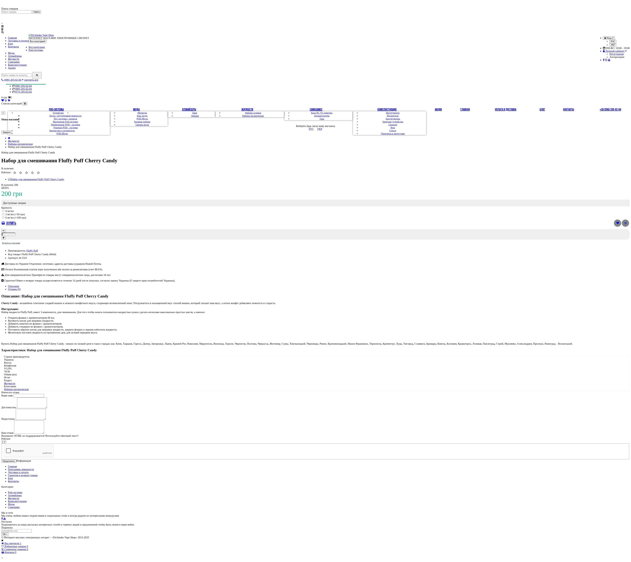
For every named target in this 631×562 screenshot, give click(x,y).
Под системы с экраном (65, 119)
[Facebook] (603, 60)
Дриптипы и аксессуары (393, 133)
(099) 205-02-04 (23, 88)
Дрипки (195, 116)
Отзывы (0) (14, 289)
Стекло (392, 130)
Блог (10, 43)
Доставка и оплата (18, 40)
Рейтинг (6, 438)
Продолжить (9, 461)
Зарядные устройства (392, 122)
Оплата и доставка (505, 109)
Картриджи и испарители (62, 130)
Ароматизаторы (321, 116)
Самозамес (14, 62)
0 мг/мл (9, 211)
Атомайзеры (15, 56)
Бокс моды (142, 116)
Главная (12, 37)
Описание (13, 286)
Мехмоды (142, 113)
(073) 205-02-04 (23, 91)
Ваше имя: (7, 395)
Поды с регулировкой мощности (65, 116)
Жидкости (13, 59)
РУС (613, 41)
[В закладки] (617, 223)
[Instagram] (606, 60)
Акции (12, 67)
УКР (613, 45)
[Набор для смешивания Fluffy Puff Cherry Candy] (36, 179)
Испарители (393, 116)
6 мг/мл (9, 217)
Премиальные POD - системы (65, 124)
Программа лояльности (21, 469)
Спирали (392, 124)
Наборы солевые (253, 113)
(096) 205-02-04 (23, 86)
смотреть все (31, 79)
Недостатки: (8, 418)
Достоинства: (8, 407)
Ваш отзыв (7, 432)
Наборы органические (253, 116)
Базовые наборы (142, 122)
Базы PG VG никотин (321, 113)
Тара (321, 119)
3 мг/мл (9, 214)
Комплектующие (17, 64)
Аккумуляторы (393, 119)
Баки (194, 113)
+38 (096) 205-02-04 (610, 109)
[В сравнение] (625, 223)
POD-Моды (62, 133)
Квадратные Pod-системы (65, 122)
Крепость (6, 207)
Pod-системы (36, 50)
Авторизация (616, 57)
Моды (11, 53)
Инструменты (392, 113)
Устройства (58, 113)
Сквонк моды (142, 124)
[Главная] (9, 138)
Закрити (7, 132)
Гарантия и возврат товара (23, 475)
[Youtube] (609, 60)
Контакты (13, 46)
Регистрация (616, 54)
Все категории (37, 47)
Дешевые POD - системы (65, 127)
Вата (393, 127)
